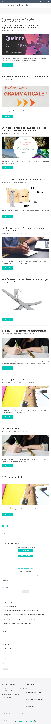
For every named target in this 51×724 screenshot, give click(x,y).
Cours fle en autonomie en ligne (35, 699)
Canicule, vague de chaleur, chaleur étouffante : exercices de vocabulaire (21, 610)
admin (4, 30)
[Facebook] (40, 1)
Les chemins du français (15, 5)
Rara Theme (41, 720)
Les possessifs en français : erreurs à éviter (24, 179)
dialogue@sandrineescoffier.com (10, 1)
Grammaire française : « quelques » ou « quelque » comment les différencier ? (22, 26)
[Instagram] (46, 1)
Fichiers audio (31, 706)
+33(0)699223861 (8, 698)
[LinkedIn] (43, 1)
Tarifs (29, 703)
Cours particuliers (25, 550)
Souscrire (25, 592)
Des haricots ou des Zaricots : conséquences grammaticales (24, 229)
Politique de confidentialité (34, 692)
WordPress (19, 721)
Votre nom (5, 580)
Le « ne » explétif (11, 428)
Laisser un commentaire (20, 30)
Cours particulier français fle (34, 696)
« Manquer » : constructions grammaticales (24, 330)
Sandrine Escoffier (7, 333)
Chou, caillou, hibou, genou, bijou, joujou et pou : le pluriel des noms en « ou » (24, 129)
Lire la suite (7, 65)
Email (4, 588)
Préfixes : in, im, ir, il (12, 477)
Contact (30, 689)
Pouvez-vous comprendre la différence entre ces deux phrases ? (25, 77)
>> (9, 525)
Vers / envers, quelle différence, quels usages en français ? (25, 280)
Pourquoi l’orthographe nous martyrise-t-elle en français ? (18, 623)
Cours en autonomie (25, 555)
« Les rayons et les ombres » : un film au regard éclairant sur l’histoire (21, 619)
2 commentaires (26, 431)
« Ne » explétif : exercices (15, 379)
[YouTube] (48, 1)
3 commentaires (17, 285)
